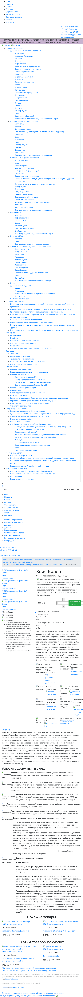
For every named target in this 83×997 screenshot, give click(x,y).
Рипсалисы (19, 205)
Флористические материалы (27, 442)
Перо (17, 448)
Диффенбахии (20, 64)
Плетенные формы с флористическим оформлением (32, 474)
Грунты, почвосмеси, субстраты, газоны (27, 411)
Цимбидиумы (20, 231)
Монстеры (19, 79)
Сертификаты (12, 12)
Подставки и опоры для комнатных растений (29, 403)
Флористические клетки (20, 406)
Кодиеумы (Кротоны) (24, 77)
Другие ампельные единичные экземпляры (33, 280)
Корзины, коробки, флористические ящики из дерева (33, 401)
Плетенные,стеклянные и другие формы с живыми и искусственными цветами (44, 330)
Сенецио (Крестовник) (24, 194)
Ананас (18, 288)
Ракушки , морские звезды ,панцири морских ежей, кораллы (41, 434)
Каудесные (19, 173)
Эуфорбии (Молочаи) (24, 207)
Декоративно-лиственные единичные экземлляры (36, 119)
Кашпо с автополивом (19, 374)
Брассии (18, 215)
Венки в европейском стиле (22, 479)
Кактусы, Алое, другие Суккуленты (25, 158)
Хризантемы (20, 150)
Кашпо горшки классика (20, 369)
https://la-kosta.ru (11, 979)
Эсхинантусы (20, 265)
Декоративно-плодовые (20, 286)
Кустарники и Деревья (20, 356)
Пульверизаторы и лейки (21, 419)
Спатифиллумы (21, 145)
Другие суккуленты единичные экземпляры (33, 210)
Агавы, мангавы (21, 160)
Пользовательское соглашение (50, 993)
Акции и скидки (13, 14)
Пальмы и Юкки (17, 236)
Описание (6, 730)
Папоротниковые (22, 249)
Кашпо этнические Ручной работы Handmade (29, 466)
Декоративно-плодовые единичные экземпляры (35, 293)
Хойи (17, 113)
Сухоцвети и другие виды (26, 450)
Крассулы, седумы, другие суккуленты (31, 273)
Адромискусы (21, 166)
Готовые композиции (15, 301)
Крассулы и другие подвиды (27, 176)
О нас (8, 1)
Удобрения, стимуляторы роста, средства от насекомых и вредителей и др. (43, 414)
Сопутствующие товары (16, 408)
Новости (9, 4)
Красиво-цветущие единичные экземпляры (33, 155)
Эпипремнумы (21, 260)
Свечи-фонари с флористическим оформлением (31, 471)
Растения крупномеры (20, 299)
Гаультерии (19, 291)
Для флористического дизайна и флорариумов (30, 424)
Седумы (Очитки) (22, 192)
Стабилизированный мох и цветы (29, 429)
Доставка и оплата (14, 17)
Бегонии (18, 58)
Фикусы (18, 103)
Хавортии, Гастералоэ (24, 199)
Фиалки (18, 147)
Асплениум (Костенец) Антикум (15, 931)
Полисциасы (20, 90)
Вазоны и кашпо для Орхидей (23, 387)
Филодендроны (21, 100)
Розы (17, 142)
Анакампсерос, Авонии (24, 168)
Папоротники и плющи (24, 82)
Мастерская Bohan (14, 453)
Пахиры (18, 85)
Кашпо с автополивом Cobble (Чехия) (31, 380)
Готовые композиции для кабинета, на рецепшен (31, 348)
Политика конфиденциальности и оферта (19, 993)
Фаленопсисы (20, 220)
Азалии (18, 126)
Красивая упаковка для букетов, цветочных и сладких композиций (39, 398)
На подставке (16, 476)
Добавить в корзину (75, 603)
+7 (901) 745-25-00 (10, 971)
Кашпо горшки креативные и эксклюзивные (29, 372)
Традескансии (21, 98)
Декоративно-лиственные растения (25, 51)
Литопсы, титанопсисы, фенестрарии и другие (35, 184)
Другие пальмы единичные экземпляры (32, 244)
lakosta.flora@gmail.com (46, 971)
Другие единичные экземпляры (23, 364)
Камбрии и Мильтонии (24, 228)
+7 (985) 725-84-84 (26, 971)
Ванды (17, 223)
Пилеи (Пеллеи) (21, 252)
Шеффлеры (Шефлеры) (24, 116)
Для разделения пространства (23, 343)
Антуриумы (19, 124)
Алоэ (17, 163)
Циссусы (18, 108)
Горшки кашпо (12, 367)
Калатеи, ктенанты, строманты (28, 69)
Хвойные (14, 354)
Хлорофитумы (21, 111)
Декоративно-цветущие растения (24, 121)
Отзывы (9, 9)
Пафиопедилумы (22, 218)
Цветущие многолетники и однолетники (27, 361)
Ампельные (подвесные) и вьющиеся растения (30, 246)
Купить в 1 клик (9, 927)
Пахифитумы (20, 186)
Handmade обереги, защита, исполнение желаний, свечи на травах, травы (42, 458)
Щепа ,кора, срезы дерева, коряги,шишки (32, 445)
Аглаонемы (19, 53)
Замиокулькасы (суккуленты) (27, 66)
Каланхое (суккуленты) (24, 72)
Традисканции (21, 262)
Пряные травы (21, 87)
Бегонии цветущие (23, 129)
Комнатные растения (15, 48)
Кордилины (19, 74)
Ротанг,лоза (20, 440)
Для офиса (10, 333)
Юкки (17, 241)
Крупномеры (15, 335)
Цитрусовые (20, 296)
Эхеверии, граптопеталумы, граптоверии (32, 202)
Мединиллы (20, 139)
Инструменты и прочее (20, 421)
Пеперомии (19, 189)
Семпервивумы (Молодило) (26, 197)
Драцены (18, 61)
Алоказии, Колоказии (24, 56)
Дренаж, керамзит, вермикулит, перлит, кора (29, 416)
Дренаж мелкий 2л (51, 956)
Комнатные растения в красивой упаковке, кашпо (31, 322)
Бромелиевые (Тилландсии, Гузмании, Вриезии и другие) (39, 132)
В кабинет (14, 338)
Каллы (17, 137)
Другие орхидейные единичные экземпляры (34, 233)
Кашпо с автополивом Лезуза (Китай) (31, 385)
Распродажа (9, 540)
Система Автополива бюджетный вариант (33, 382)
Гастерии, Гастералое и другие (28, 171)
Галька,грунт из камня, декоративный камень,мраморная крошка (43, 427)
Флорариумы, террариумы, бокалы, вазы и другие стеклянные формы (40, 309)
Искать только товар (71, 489)
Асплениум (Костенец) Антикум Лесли (59, 931)
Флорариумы (16, 390)
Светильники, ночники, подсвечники (26, 320)
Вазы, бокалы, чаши (18, 395)
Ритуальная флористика (16, 468)
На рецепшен (16, 346)
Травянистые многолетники (22, 359)
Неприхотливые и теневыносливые (25, 340)
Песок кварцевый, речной (26, 432)
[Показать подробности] (51, 679)
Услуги (9, 19)
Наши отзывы (18, 987)
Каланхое (19, 134)
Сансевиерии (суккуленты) (26, 92)
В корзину (15, 934)
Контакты (10, 22)
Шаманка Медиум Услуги (21, 455)
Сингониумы (20, 95)
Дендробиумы (21, 226)
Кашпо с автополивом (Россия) (28, 377)
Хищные (18, 105)
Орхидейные (15, 213)
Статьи (9, 6)
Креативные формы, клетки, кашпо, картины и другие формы (36, 312)
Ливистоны (19, 239)
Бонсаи (13, 283)
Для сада (10, 351)
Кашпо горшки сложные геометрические (28, 393)
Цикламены (19, 152)
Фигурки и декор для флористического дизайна (35, 437)
